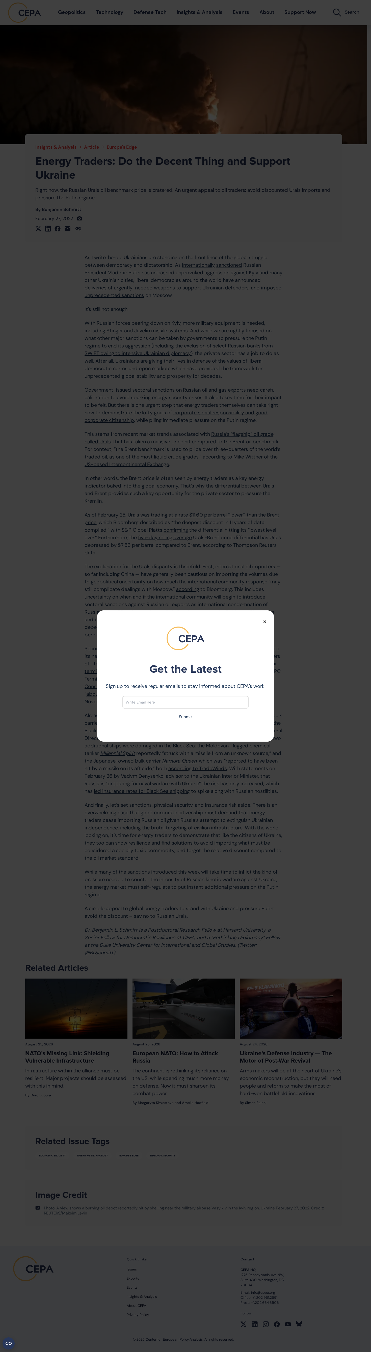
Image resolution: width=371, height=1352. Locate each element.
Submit (185, 716)
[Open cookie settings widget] (9, 1343)
